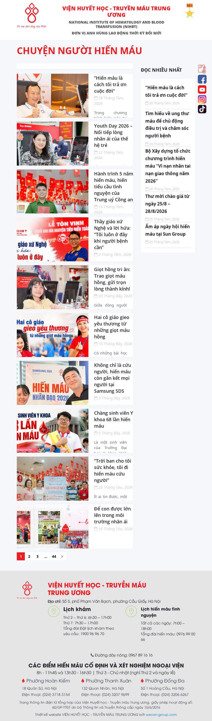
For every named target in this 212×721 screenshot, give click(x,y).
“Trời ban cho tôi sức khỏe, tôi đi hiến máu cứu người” (112, 470)
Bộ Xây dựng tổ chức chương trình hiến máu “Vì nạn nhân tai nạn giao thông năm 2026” (168, 166)
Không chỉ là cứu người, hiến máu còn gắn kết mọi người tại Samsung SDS (112, 378)
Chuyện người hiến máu (79, 50)
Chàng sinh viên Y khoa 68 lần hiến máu (113, 419)
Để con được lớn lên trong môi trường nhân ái (112, 515)
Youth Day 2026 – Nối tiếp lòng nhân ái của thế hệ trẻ (113, 135)
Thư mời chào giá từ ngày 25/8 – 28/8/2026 (167, 203)
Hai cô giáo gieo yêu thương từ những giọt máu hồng (112, 327)
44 (54, 556)
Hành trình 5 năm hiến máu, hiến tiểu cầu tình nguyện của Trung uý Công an (113, 186)
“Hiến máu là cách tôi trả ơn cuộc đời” (110, 84)
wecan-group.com (161, 714)
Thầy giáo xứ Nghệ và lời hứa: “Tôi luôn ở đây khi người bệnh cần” (112, 234)
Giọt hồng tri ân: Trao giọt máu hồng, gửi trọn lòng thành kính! (112, 279)
